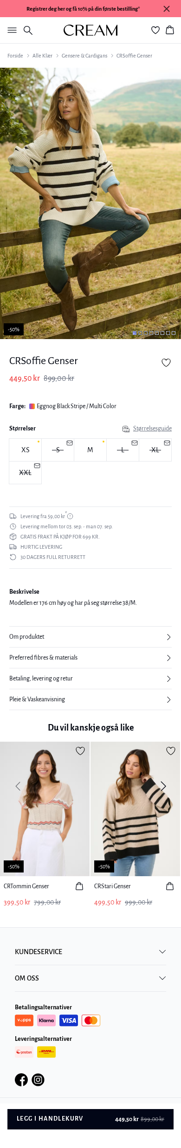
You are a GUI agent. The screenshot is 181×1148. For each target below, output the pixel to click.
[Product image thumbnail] (134, 333)
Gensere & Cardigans (84, 55)
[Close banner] (167, 9)
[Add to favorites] (166, 362)
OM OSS (27, 978)
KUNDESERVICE (38, 952)
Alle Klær (42, 55)
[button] (90, 637)
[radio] (25, 450)
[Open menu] (10, 30)
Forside (15, 55)
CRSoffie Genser (134, 55)
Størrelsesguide (152, 428)
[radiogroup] (90, 461)
